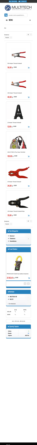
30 (28, 34)
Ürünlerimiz (12, 238)
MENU (10, 20)
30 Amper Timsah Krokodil (14, 181)
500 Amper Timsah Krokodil (14, 63)
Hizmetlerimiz (13, 241)
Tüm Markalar (12, 303)
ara (13, 321)
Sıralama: (6, 34)
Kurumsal (12, 236)
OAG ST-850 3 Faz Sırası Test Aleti (16, 152)
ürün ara (17, 321)
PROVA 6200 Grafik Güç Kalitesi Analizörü (17, 273)
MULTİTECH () (13, 297)
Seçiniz (7, 37)
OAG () (11, 299)
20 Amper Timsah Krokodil (14, 122)
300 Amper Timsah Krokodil (14, 93)
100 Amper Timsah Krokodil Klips (16, 211)
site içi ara (22, 321)
